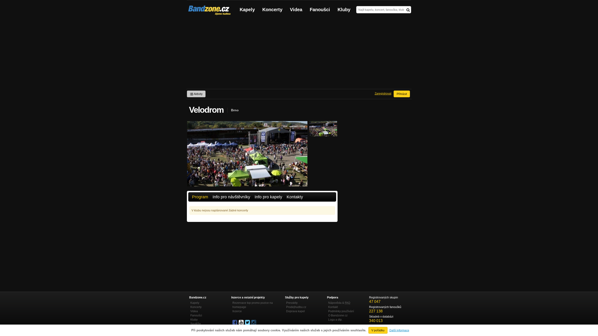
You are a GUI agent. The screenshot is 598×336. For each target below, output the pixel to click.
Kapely (247, 9)
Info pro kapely (268, 197)
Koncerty (272, 9)
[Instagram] (254, 322)
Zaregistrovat (383, 93)
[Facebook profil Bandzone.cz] (235, 322)
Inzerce (237, 311)
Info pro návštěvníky (231, 197)
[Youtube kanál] (241, 322)
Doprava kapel (295, 311)
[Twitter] (248, 322)
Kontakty (295, 197)
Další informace (399, 330)
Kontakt (333, 307)
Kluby (344, 9)
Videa (296, 9)
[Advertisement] (299, 54)
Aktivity (198, 94)
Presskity (292, 302)
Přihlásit (402, 94)
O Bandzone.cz (338, 315)
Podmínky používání (341, 311)
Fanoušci (320, 9)
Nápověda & (339, 302)
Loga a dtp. (335, 319)
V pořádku (377, 330)
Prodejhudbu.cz (296, 307)
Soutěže (195, 324)
